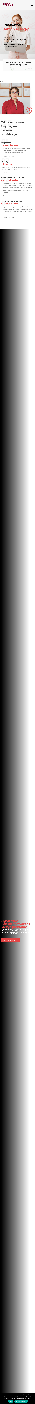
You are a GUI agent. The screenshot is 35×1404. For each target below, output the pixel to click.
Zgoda (10, 1401)
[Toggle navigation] (28, 5)
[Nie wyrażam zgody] (33, 1398)
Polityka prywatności (21, 1401)
